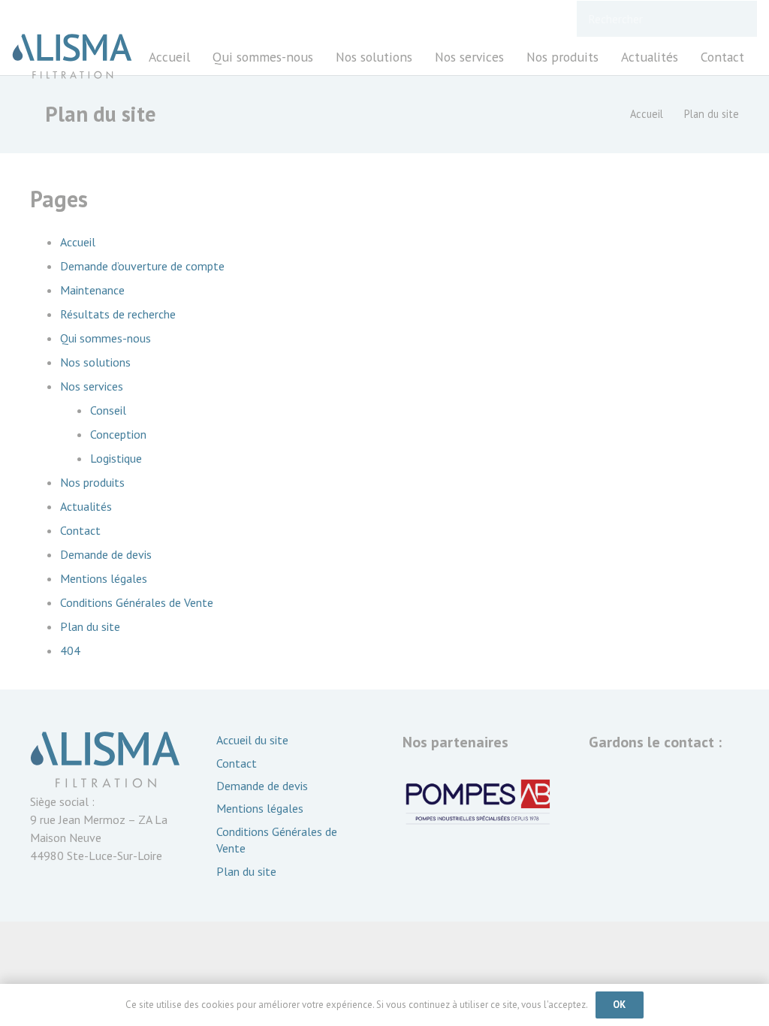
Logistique (116, 458)
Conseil (108, 410)
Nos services (91, 386)
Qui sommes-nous (105, 338)
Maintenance (92, 289)
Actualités (86, 506)
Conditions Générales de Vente (136, 602)
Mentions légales (103, 578)
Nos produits (92, 482)
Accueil (77, 241)
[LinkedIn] (648, 789)
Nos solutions (95, 362)
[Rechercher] (738, 19)
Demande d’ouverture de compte (142, 265)
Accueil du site (252, 739)
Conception (118, 434)
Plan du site (90, 626)
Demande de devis (106, 554)
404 (70, 650)
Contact (80, 530)
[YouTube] (607, 789)
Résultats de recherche (118, 313)
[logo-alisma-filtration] (72, 56)
